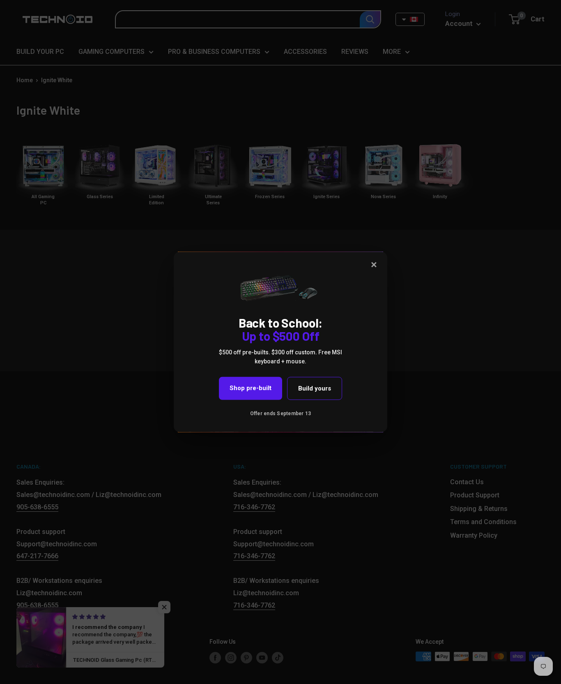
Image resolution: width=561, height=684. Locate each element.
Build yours (314, 388)
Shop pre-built (250, 388)
